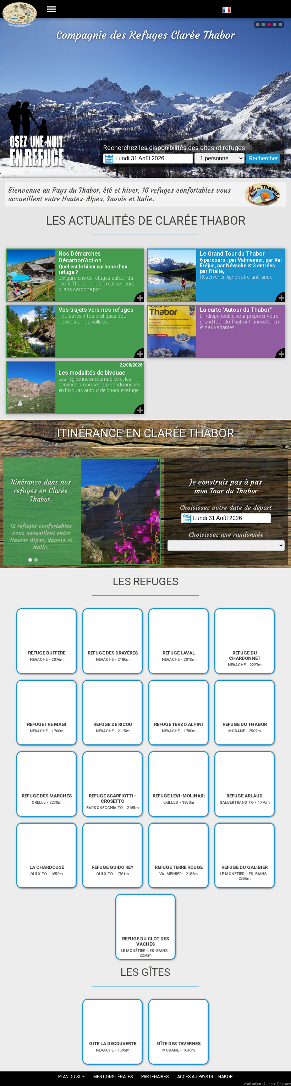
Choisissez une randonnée (226, 534)
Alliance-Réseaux (277, 1084)
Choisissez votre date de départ (226, 507)
